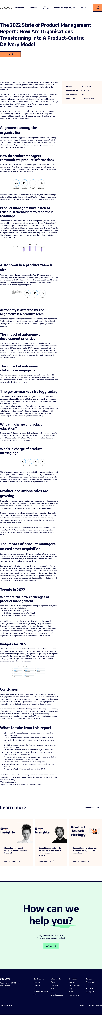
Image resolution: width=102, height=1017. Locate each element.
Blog (70, 989)
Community (72, 982)
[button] (19, 7)
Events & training (74, 985)
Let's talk (97, 7)
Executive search (57, 995)
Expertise (33, 8)
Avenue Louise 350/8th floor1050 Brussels (10, 984)
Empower (54, 985)
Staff (52, 989)
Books (71, 992)
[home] (6, 7)
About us (36, 985)
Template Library (74, 995)
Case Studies (46, 7)
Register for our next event (40, 993)
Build (52, 992)
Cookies (81, 1005)
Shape (53, 982)
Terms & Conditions (95, 1005)
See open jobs (91, 982)
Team (35, 989)
